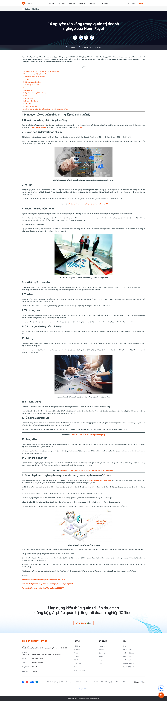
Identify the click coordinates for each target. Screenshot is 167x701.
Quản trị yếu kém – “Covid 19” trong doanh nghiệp (87, 435)
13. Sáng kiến (27, 104)
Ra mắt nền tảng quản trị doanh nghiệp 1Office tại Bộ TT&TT (43, 588)
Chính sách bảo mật (81, 682)
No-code (72, 3)
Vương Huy (98, 47)
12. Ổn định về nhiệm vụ (30, 101)
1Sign (100, 663)
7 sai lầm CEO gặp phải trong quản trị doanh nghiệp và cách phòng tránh (47, 584)
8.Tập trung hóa (28, 90)
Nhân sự (101, 656)
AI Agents (62, 3)
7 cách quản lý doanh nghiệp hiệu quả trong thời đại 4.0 (88, 204)
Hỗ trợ (76, 667)
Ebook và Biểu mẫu (128, 667)
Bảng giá (82, 3)
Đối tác (76, 660)
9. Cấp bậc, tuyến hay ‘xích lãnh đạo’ (34, 93)
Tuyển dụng (77, 663)
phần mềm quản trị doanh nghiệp (100, 480)
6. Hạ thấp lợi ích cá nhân (31, 85)
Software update (120, 682)
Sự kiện (76, 656)
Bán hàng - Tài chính (129, 663)
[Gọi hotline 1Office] (161, 695)
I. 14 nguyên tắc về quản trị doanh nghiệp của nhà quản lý (41, 71)
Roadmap (77, 649)
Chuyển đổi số (127, 649)
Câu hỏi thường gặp (107, 682)
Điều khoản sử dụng (66, 682)
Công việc (102, 653)
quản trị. (81, 127)
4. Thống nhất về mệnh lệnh (31, 82)
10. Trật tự (26, 95)
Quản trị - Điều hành (32, 9)
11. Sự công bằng (28, 98)
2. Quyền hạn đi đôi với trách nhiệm (34, 77)
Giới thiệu (77, 646)
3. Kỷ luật (26, 79)
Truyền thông (78, 653)
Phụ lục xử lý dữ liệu (79, 670)
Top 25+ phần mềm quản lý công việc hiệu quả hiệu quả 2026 (43, 579)
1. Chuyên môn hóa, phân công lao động (35, 74)
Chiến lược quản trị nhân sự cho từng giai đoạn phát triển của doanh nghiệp (87, 470)
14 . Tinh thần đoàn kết (30, 106)
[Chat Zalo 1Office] (161, 688)
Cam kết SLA (94, 682)
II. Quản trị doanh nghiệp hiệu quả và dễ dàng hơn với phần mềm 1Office (45, 109)
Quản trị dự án (127, 660)
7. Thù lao (26, 87)
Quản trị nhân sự (128, 656)
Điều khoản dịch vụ (52, 682)
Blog (124, 646)
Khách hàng (93, 3)
